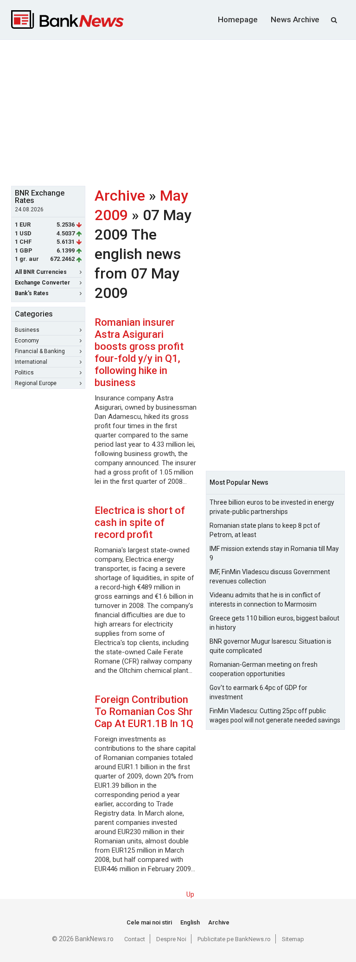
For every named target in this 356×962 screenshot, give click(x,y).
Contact (134, 939)
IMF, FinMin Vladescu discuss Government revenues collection (270, 576)
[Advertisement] (183, 112)
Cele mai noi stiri (149, 922)
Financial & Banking (40, 351)
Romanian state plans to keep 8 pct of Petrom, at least (265, 530)
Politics (24, 372)
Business (27, 330)
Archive (120, 195)
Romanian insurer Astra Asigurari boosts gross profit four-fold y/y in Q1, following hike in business (139, 352)
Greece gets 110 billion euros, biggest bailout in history (274, 622)
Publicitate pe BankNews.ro (234, 939)
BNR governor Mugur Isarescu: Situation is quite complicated (270, 646)
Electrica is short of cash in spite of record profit (140, 522)
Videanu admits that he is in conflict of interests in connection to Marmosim (265, 599)
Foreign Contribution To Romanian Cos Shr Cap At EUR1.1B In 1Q (144, 711)
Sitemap (293, 939)
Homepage (238, 19)
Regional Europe (36, 383)
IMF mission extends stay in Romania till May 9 (274, 553)
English (190, 922)
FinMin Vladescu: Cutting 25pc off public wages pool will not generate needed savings (275, 715)
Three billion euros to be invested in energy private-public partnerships (272, 507)
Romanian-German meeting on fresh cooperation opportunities (264, 669)
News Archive (295, 19)
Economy (27, 340)
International (31, 362)
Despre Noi (171, 939)
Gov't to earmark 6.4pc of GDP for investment (258, 692)
